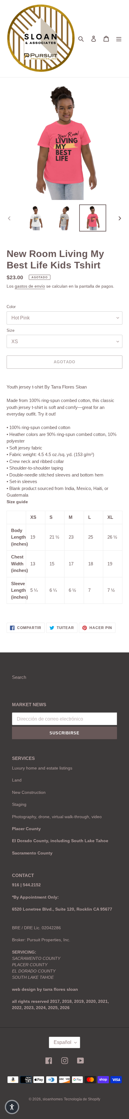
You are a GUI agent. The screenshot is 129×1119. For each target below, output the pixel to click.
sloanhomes (53, 1099)
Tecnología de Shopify (82, 1099)
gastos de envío (30, 286)
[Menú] (118, 38)
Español (62, 1042)
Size (10, 330)
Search (19, 677)
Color (11, 306)
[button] (12, 1107)
